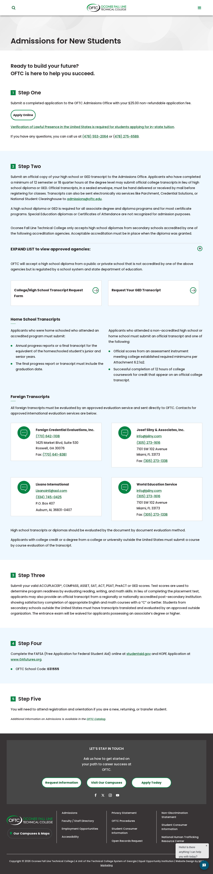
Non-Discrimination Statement (175, 815)
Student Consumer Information (124, 831)
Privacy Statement (124, 813)
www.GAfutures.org (26, 659)
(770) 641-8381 (55, 454)
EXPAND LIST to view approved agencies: (51, 249)
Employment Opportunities (80, 829)
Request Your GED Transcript (141, 297)
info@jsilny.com (149, 436)
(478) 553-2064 (95, 136)
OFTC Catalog (96, 719)
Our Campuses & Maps (31, 833)
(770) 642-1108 (48, 436)
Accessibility (70, 837)
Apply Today (151, 782)
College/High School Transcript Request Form (48, 297)
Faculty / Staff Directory (78, 821)
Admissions (69, 813)
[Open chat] (204, 865)
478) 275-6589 (127, 136)
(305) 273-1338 (155, 461)
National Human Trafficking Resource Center (180, 839)
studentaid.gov (138, 654)
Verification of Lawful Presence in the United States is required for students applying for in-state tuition (92, 127)
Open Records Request (127, 841)
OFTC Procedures (123, 821)
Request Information (61, 782)
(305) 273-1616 (148, 443)
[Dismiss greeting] (206, 845)
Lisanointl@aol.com (51, 491)
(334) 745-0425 (49, 497)
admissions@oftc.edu (84, 199)
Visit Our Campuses (106, 782)
